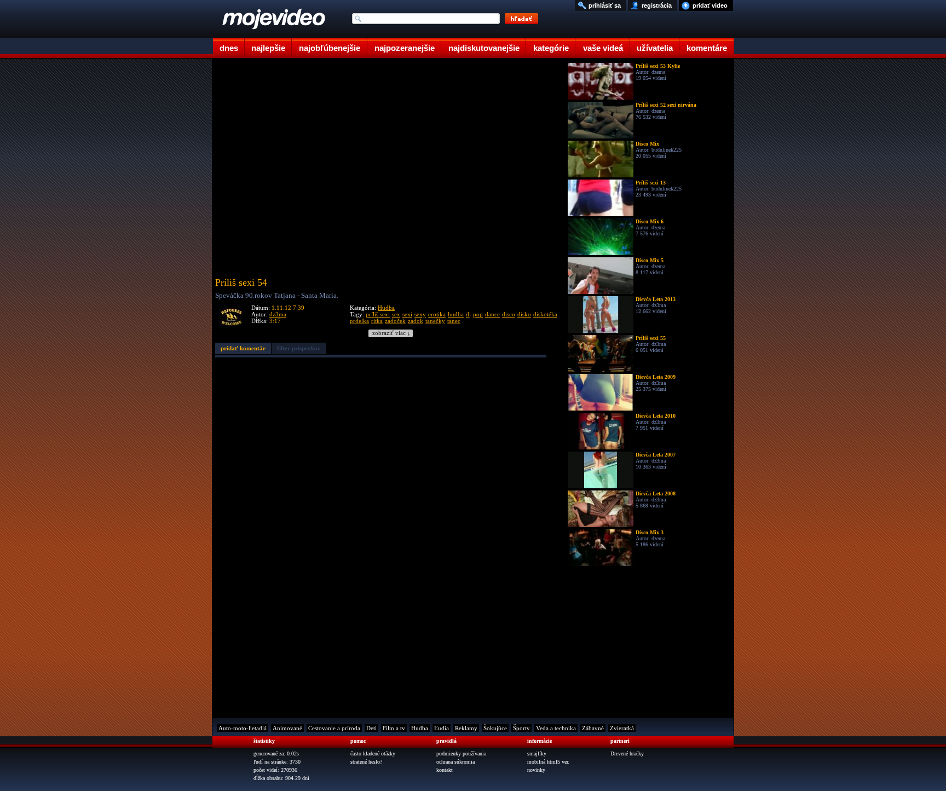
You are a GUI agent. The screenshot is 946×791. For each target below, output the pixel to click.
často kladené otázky (372, 753)
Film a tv (394, 728)
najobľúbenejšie (329, 48)
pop (478, 314)
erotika (437, 314)
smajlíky (536, 753)
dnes (229, 48)
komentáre (707, 48)
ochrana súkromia (455, 762)
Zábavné (593, 728)
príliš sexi (378, 314)
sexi (407, 314)
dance (492, 314)
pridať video (710, 5)
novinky (536, 770)
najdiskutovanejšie (484, 48)
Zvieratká (622, 728)
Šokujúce (495, 728)
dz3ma (277, 314)
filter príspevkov (299, 348)
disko (524, 314)
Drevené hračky (627, 753)
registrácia (657, 5)
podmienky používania (461, 753)
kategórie (551, 48)
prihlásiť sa (605, 5)
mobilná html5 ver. (548, 762)
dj (468, 314)
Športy (521, 728)
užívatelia (655, 48)
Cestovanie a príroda (334, 728)
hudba (456, 314)
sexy (420, 314)
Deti (371, 728)
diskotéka (545, 314)
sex (396, 314)
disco (508, 314)
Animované (287, 728)
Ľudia (441, 728)
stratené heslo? (366, 762)
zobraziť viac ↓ (391, 333)
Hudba (386, 307)
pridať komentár (243, 348)
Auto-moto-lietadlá (242, 728)
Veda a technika (556, 728)
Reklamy (466, 728)
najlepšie (268, 48)
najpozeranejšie (404, 48)
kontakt (444, 770)
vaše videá (603, 48)
